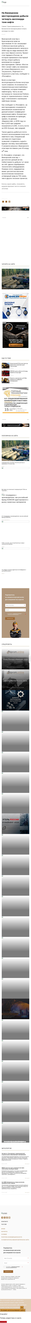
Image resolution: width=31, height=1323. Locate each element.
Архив (3, 1228)
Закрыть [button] (3, 1322)
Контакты (4, 1231)
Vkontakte (4, 1221)
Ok (22, 1307)
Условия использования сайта (13, 1310)
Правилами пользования (17, 613)
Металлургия (27, 1163)
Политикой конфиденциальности (13, 614)
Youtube (4, 1224)
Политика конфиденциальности (11, 1237)
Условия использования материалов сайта (15, 1239)
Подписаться (10, 618)
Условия (4, 1234)
